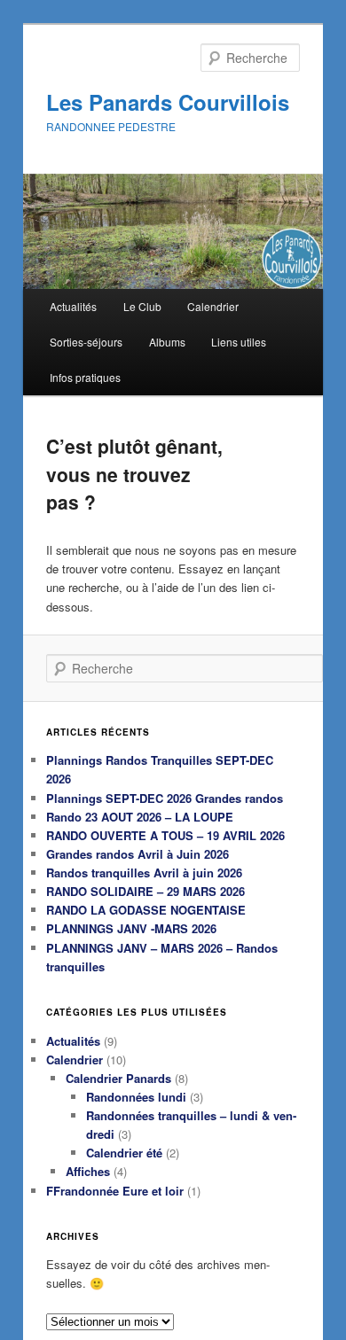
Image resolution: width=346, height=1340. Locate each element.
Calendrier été (124, 1152)
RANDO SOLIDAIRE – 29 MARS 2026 (145, 891)
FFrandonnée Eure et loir (115, 1190)
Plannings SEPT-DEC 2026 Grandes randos (164, 798)
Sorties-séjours (86, 341)
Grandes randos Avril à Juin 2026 (137, 853)
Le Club (142, 306)
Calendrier (213, 306)
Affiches (88, 1171)
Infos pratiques (85, 377)
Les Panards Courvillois (167, 102)
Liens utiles (238, 341)
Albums (167, 341)
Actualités (73, 306)
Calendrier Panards (118, 1078)
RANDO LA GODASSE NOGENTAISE (146, 909)
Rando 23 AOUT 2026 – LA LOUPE (139, 816)
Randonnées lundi (136, 1096)
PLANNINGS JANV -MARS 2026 (131, 928)
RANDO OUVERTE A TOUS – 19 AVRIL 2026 (165, 835)
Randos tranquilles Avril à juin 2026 (144, 872)
